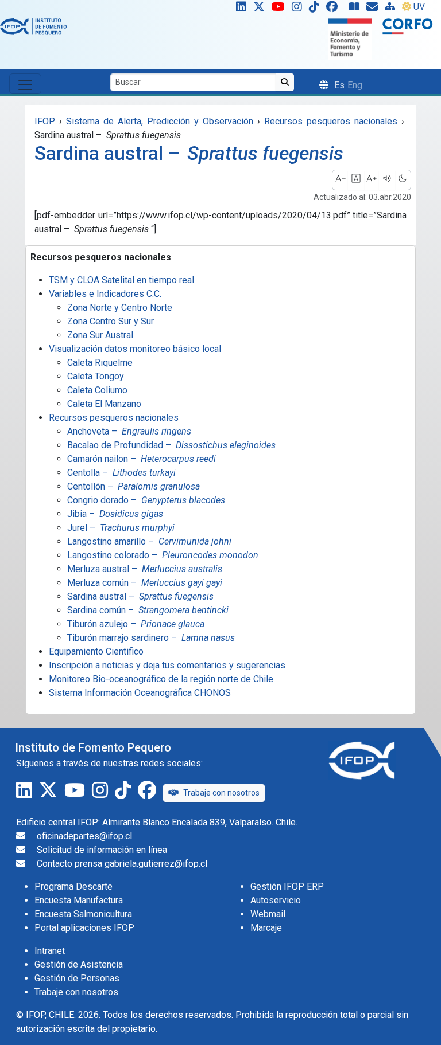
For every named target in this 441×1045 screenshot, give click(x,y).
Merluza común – (144, 582)
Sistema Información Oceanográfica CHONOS (140, 692)
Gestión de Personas (76, 978)
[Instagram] (299, 9)
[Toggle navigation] (25, 83)
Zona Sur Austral (100, 335)
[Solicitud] (374, 9)
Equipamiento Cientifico (96, 651)
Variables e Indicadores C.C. (105, 293)
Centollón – (133, 486)
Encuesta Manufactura (78, 900)
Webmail (267, 914)
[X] (261, 9)
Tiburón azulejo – (135, 624)
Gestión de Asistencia (78, 964)
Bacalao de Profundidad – (171, 445)
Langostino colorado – (162, 555)
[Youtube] (280, 9)
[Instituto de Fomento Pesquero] (33, 26)
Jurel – (121, 527)
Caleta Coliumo (97, 390)
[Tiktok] (316, 9)
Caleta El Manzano (104, 403)
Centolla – (121, 472)
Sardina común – (148, 610)
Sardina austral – (140, 596)
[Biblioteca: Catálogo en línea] (356, 9)
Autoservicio (275, 900)
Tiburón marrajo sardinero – (151, 637)
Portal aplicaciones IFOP (84, 927)
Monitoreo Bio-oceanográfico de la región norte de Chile (161, 679)
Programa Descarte (73, 886)
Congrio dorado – (146, 500)
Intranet (49, 950)
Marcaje (266, 927)
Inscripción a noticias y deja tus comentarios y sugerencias (167, 665)
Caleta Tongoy (95, 376)
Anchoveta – (129, 431)
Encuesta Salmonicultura (83, 914)
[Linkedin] (239, 9)
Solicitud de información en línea (102, 849)
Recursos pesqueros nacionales (114, 417)
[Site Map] (392, 9)
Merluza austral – (144, 568)
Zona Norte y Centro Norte (119, 307)
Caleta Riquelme (100, 362)
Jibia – (115, 513)
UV (419, 6)
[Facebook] (336, 9)
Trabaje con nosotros (221, 792)
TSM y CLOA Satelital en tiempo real (121, 280)
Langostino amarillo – (149, 541)
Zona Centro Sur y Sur (110, 321)
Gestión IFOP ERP (287, 886)
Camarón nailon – (141, 458)
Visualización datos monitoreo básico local (135, 348)
